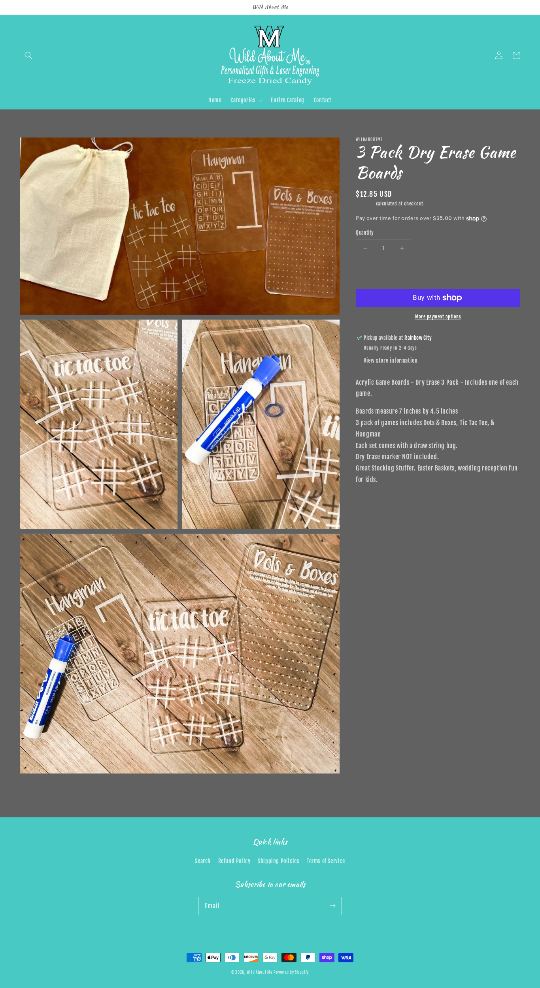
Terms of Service (326, 861)
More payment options (438, 317)
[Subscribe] (332, 906)
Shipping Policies (278, 861)
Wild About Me (259, 972)
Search (203, 861)
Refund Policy (234, 861)
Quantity (365, 233)
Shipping (365, 204)
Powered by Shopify (291, 972)
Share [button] (371, 535)
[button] (28, 55)
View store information (390, 360)
